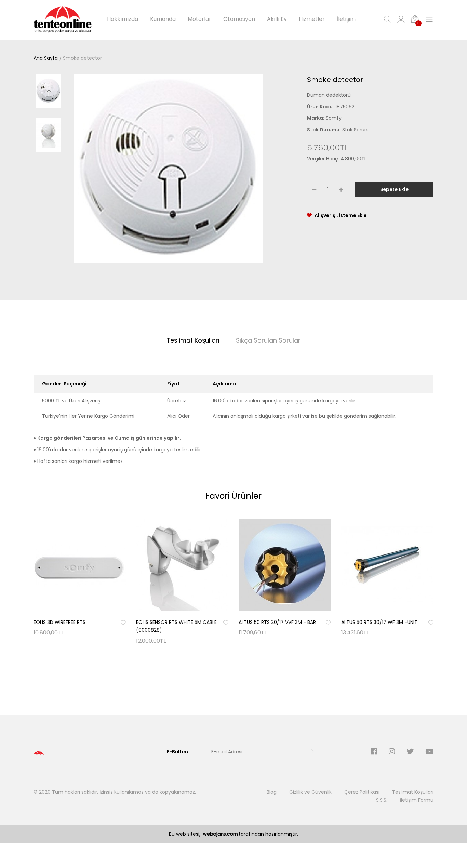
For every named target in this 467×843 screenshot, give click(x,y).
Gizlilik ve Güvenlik (310, 792)
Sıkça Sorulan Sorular (268, 340)
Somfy (334, 118)
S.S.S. (381, 800)
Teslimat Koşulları (192, 340)
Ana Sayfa (46, 58)
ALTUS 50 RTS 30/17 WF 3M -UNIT (379, 622)
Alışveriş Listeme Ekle (341, 215)
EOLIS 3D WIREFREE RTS (59, 622)
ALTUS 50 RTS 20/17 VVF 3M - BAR (277, 622)
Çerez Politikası (361, 792)
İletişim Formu (416, 800)
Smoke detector (82, 58)
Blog (272, 792)
